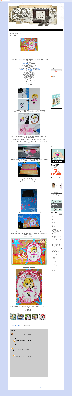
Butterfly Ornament (55, 235)
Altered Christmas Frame (56, 244)
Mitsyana (17, 340)
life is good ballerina (55, 233)
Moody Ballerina (25, 63)
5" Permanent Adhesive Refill (29, 69)
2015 (53, 226)
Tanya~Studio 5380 (16, 333)
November (54, 229)
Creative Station (21, 69)
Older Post (45, 379)
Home (29, 379)
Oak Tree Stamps (20, 59)
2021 (53, 218)
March (54, 264)
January (54, 267)
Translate (58, 71)
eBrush (27, 71)
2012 (53, 271)
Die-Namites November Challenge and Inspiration (56, 242)
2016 (53, 225)
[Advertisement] (56, 50)
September (54, 255)
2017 (53, 223)
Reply (14, 336)
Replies (16, 338)
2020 (53, 219)
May (53, 261)
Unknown (15, 347)
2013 (53, 270)
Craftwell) (37, 68)
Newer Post (12, 379)
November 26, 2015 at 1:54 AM (26, 340)
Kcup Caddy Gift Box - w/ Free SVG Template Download (56, 231)
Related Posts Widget (45, 324)
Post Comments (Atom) (18, 381)
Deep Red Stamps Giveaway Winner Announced (57, 248)
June (54, 260)
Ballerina (13, 326)
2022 (53, 216)
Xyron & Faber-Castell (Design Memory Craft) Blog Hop (56, 239)
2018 (53, 222)
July (53, 258)
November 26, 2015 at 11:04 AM (26, 354)
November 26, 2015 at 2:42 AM (22, 347)
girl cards (29, 326)
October (54, 254)
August (54, 257)
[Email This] (24, 325)
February (54, 265)
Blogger (40, 387)
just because (40, 326)
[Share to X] (27, 325)
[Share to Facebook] (28, 325)
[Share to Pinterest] (29, 325)
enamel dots (26, 326)
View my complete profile (55, 77)
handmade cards (34, 326)
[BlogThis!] (25, 325)
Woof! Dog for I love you (56, 250)
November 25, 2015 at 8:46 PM (25, 333)
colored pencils (18, 326)
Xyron (39, 69)
